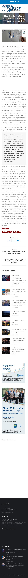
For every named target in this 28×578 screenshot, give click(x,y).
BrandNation (22, 575)
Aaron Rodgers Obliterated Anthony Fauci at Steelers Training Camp (19, 331)
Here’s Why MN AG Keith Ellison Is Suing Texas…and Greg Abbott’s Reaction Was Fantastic (19, 292)
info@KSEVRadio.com (12, 509)
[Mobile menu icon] (25, 8)
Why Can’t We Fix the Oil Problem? (18, 312)
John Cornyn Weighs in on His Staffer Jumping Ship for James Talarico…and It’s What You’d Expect (19, 303)
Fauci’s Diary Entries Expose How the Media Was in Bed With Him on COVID (18, 350)
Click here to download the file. (10, 519)
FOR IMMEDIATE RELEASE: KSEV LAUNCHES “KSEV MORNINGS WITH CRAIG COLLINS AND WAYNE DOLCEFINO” (19, 279)
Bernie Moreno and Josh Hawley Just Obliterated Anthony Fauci (18, 340)
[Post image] (6, 278)
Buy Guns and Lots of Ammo (17, 321)
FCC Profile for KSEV (8, 520)
